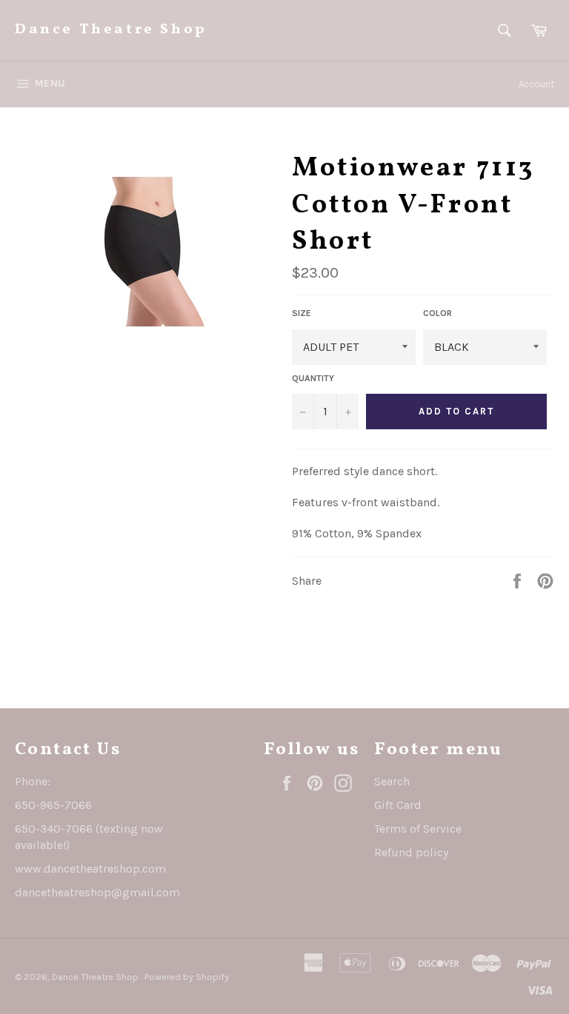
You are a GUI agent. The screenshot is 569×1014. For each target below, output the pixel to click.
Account (536, 84)
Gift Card (398, 805)
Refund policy (411, 852)
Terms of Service (418, 829)
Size (301, 313)
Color (437, 313)
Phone (31, 781)
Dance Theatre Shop (111, 30)
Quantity (313, 378)
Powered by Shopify (186, 976)
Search (392, 781)
